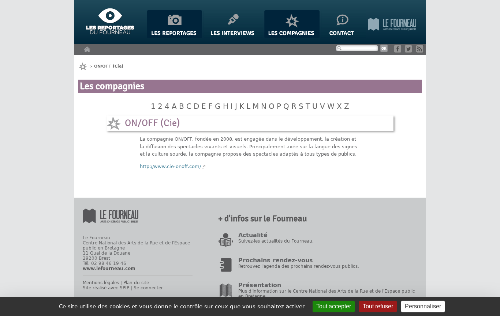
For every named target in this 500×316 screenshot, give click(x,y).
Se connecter (148, 287)
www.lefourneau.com (109, 268)
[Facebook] (399, 51)
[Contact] (343, 36)
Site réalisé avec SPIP (106, 287)
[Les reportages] (174, 36)
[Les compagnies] (292, 36)
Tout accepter (333, 306)
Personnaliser (423, 306)
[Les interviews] (233, 36)
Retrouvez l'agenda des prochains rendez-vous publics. (298, 266)
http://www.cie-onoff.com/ (170, 166)
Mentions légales (101, 282)
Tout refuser (378, 306)
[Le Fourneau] (392, 36)
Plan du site (136, 282)
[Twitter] (410, 51)
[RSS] (421, 51)
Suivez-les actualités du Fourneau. (276, 241)
